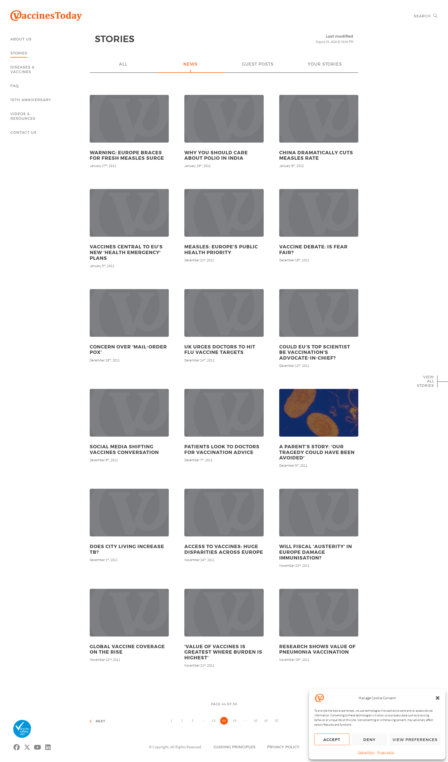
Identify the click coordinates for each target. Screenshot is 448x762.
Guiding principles (234, 746)
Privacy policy (385, 752)
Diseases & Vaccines (22, 69)
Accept (331, 739)
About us (21, 39)
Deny (369, 739)
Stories (18, 53)
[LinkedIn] (48, 746)
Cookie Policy (366, 752)
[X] (27, 746)
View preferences (415, 739)
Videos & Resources (23, 116)
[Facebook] (17, 746)
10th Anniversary (30, 99)
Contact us (23, 132)
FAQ (14, 85)
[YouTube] (37, 746)
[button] (437, 698)
